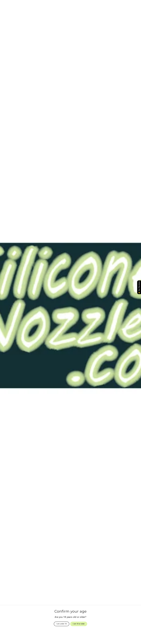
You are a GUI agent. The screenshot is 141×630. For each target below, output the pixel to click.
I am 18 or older (79, 624)
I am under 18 (61, 624)
